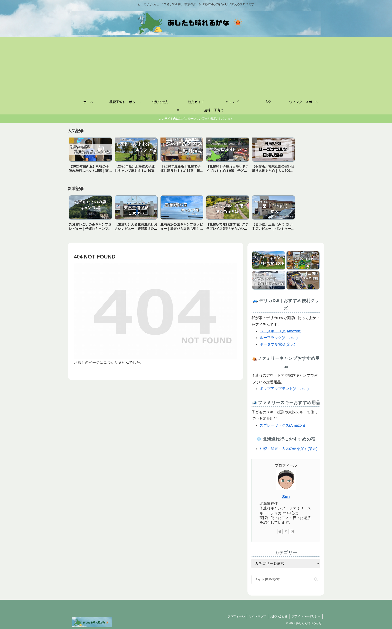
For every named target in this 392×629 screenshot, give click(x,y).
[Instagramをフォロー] (291, 531)
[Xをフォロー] (285, 531)
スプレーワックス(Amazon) (282, 425)
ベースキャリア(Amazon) (280, 331)
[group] (90, 156)
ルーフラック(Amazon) (279, 338)
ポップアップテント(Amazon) (284, 389)
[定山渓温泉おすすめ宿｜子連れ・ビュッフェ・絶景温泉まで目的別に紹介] (302, 260)
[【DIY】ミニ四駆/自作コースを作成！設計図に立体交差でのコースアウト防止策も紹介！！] (302, 280)
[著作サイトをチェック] (280, 531)
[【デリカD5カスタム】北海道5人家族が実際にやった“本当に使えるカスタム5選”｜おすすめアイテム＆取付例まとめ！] (268, 280)
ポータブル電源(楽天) (277, 344)
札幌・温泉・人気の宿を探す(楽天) (288, 449)
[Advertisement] (196, 67)
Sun (286, 496)
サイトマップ (257, 616)
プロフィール (236, 616)
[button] (316, 579)
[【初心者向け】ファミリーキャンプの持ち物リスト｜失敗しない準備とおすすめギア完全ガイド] (268, 260)
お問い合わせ (278, 616)
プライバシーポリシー (306, 616)
